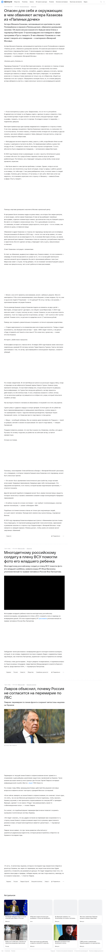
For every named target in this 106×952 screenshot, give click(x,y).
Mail (2, 950)
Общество (33, 6)
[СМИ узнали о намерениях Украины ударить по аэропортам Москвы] (90, 936)
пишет (31, 783)
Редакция (53, 950)
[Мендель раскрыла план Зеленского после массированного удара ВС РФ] (65, 936)
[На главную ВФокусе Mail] (7, 2)
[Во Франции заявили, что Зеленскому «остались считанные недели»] (65, 911)
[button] (34, 726)
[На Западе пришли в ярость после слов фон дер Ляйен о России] (15, 911)
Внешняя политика (31, 684)
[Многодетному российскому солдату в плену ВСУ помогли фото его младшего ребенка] (40, 936)
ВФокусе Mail (21, 548)
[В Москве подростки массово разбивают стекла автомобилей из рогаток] (40, 911)
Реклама (13, 950)
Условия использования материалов (64, 950)
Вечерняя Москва (24, 6)
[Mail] (2, 2)
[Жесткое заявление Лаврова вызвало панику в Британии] (90, 911)
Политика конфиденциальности (96, 950)
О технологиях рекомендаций (81, 950)
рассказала (43, 618)
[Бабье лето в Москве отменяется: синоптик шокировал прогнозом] (15, 936)
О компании (7, 950)
